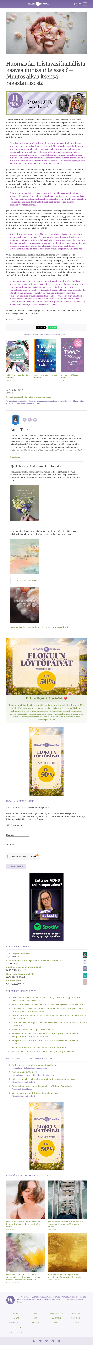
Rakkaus (42, 397)
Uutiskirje (56, 1318)
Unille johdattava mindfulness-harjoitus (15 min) (34, 1065)
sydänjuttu (10, 404)
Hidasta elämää (38, 4)
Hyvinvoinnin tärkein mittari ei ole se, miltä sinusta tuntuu (39, 1047)
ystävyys (39, 404)
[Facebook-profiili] (30, 420)
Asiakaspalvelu (57, 1313)
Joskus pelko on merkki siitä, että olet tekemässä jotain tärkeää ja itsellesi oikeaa (65, 1224)
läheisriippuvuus (54, 401)
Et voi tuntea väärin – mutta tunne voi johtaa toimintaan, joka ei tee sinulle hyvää (23, 1224)
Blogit (11, 397)
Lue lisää (15, 457)
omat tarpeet (66, 401)
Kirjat (16, 1318)
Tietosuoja (16, 1327)
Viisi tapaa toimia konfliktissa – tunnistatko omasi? (36, 1093)
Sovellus (36, 1322)
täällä (19, 1302)
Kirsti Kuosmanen (12, 1282)
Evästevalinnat (16, 1332)
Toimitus (77, 1322)
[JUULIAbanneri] (46, 907)
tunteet (18, 404)
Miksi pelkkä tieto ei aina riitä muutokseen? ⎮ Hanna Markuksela (42, 1086)
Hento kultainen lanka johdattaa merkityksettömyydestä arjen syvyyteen (66, 1275)
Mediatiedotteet (16, 1322)
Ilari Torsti (52, 1229)
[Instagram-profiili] (35, 420)
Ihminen (35, 397)
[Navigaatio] (85, 3)
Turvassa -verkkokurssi (26, 580)
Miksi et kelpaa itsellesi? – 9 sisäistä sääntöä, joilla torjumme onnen (43, 1051)
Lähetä (53, 327)
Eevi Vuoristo (11, 1229)
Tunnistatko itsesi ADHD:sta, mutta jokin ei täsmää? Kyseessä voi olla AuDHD (47, 1004)
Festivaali (76, 1313)
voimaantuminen (28, 404)
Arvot (36, 1313)
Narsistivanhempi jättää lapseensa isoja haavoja (34, 1029)
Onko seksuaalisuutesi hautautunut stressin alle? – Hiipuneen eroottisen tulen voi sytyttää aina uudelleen (23, 1277)
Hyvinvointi (26, 397)
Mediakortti (76, 1318)
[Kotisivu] (25, 420)
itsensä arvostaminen (27, 401)
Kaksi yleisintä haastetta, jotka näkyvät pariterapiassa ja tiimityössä (43, 1079)
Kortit (36, 1318)
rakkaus (75, 401)
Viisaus (48, 397)
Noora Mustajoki (54, 1280)
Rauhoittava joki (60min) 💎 (24, 1072)
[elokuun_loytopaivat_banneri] (46, 761)
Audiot (16, 1313)
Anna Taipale (14, 390)
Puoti (56, 1322)
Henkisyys (18, 397)
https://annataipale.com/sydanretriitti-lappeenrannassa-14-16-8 (39, 627)
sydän (80, 401)
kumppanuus (42, 401)
